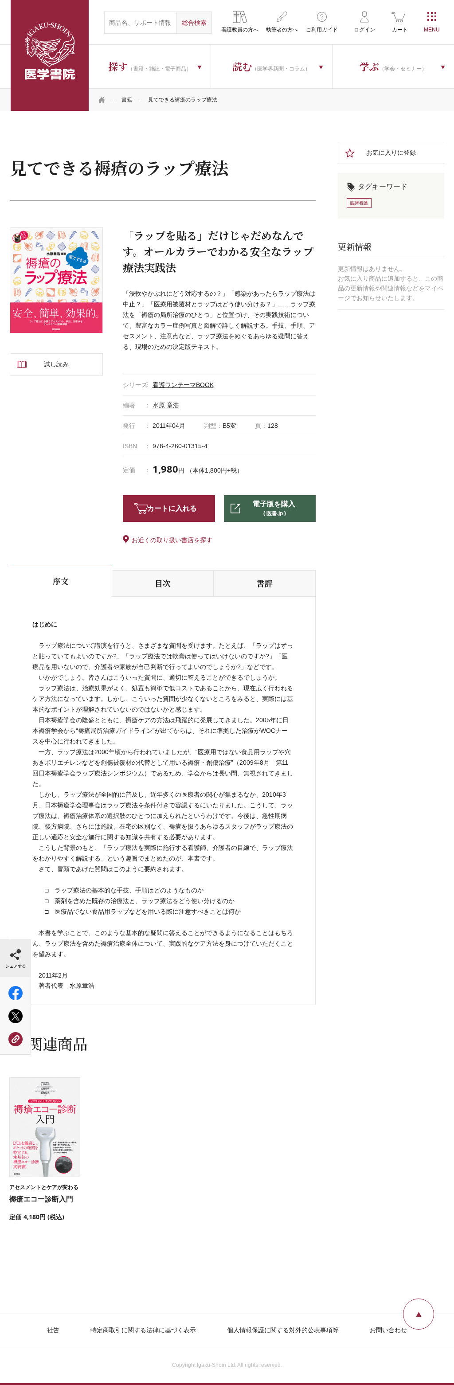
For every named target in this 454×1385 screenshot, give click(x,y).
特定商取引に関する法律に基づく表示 (143, 1330)
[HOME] (102, 100)
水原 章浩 (166, 405)
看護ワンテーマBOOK (183, 384)
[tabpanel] (56, 280)
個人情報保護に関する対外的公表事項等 (283, 1330)
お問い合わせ (388, 1330)
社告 (53, 1330)
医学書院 (50, 55)
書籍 (126, 100)
